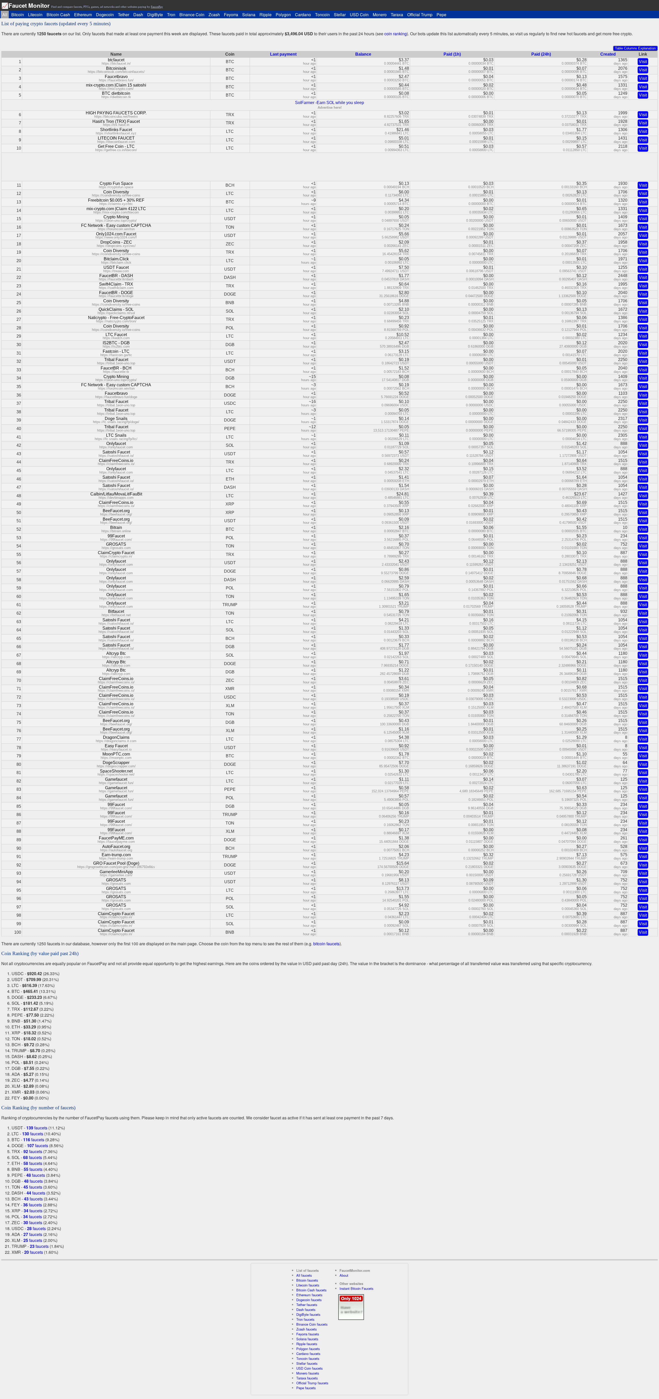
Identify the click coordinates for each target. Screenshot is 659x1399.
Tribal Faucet (116, 359)
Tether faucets (306, 1304)
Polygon (283, 15)
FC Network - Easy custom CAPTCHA (116, 225)
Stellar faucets (306, 1363)
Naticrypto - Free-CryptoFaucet (116, 317)
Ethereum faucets (309, 1294)
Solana (248, 15)
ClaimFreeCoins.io (116, 460)
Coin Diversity (116, 192)
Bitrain (116, 527)
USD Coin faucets (309, 1368)
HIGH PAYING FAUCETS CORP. (116, 113)
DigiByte (155, 15)
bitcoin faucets (326, 944)
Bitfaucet (116, 611)
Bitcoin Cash (58, 15)
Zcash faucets (306, 1329)
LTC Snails (116, 435)
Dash (138, 15)
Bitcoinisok (116, 68)
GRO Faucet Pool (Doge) (116, 863)
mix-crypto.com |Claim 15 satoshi (116, 85)
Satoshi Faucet (116, 452)
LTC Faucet (116, 334)
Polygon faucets (308, 1348)
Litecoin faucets (307, 1285)
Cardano (303, 15)
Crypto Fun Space (116, 183)
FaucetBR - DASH (116, 275)
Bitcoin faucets (307, 1280)
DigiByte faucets (308, 1314)
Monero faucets (307, 1373)
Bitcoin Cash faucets (311, 1290)
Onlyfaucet (116, 443)
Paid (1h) (452, 54)
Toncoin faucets (307, 1358)
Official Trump (419, 15)
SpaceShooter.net (116, 771)
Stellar (340, 15)
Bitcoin (17, 15)
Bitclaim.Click (116, 259)
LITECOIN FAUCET (116, 138)
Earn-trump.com (116, 855)
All (4, 15)
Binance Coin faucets (311, 1324)
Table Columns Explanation (635, 48)
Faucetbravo (116, 76)
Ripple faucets (306, 1343)
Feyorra (231, 15)
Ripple (265, 15)
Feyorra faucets (307, 1334)
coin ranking (395, 34)
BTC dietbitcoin (116, 93)
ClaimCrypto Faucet (116, 553)
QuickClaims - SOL (116, 309)
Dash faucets (305, 1309)
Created (608, 54)
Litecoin (35, 15)
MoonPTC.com (116, 754)
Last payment (283, 54)
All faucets (304, 1275)
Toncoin (322, 15)
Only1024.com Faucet (116, 234)
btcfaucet (116, 60)
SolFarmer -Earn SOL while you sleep (329, 102)
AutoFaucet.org (116, 846)
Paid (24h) (541, 54)
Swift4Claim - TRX (116, 284)
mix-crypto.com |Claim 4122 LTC (116, 209)
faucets (36, 1128)
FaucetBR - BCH (116, 368)
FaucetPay (157, 6)
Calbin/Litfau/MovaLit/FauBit (116, 494)
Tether (123, 15)
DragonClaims (116, 737)
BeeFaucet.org (116, 511)
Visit (643, 61)
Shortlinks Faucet (116, 129)
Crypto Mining (116, 217)
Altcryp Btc (116, 653)
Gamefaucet (116, 779)
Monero (380, 15)
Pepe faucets (306, 1387)
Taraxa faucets (307, 1378)
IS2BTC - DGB (116, 343)
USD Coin (359, 15)
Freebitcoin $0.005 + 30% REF (116, 200)
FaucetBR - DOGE (116, 292)
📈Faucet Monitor (25, 5)
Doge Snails (116, 418)
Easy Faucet (116, 746)
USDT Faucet (116, 267)
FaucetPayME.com (116, 838)
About (344, 1275)
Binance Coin (191, 15)
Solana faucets (307, 1338)
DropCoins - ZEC (116, 242)
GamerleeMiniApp (116, 872)
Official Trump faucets (312, 1382)
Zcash (214, 15)
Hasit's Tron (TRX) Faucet (116, 121)
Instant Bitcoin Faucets (356, 1288)
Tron (171, 15)
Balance (363, 54)
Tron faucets (305, 1319)
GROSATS (116, 544)
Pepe (441, 15)
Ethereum (83, 15)
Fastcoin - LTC (116, 351)
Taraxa (397, 15)
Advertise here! (330, 107)
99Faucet (116, 536)
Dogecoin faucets (309, 1299)
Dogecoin (105, 15)
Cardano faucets (308, 1353)
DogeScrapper (116, 762)
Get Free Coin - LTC (116, 146)
